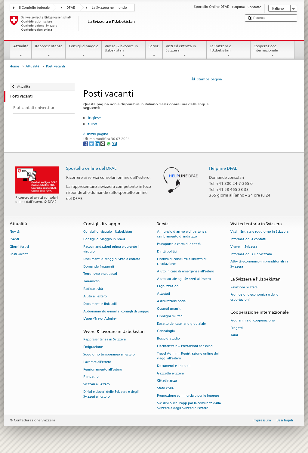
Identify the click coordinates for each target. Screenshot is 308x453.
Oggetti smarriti (169, 309)
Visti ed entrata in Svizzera (181, 48)
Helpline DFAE (223, 168)
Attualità (21, 46)
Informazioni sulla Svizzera (251, 254)
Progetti (236, 328)
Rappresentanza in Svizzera (104, 340)
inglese (94, 117)
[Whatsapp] (109, 143)
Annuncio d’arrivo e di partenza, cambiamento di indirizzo (182, 234)
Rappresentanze (49, 46)
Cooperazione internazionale (266, 48)
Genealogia (166, 331)
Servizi (154, 46)
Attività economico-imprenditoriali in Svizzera (259, 264)
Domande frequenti (98, 266)
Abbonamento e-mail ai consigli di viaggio (116, 311)
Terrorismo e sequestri (100, 274)
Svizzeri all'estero (96, 384)
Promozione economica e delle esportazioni (254, 297)
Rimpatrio (91, 377)
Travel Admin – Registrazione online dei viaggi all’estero (188, 356)
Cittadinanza (167, 381)
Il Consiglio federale (34, 8)
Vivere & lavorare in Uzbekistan (121, 48)
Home (14, 66)
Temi (234, 335)
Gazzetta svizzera (170, 373)
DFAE (70, 8)
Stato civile (165, 388)
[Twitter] (92, 143)
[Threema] (103, 143)
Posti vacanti (19, 254)
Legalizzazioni (168, 286)
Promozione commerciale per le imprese (188, 396)
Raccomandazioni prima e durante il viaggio (111, 249)
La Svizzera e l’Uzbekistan (220, 48)
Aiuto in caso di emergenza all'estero (185, 271)
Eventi (14, 239)
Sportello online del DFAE (91, 168)
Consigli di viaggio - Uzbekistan (107, 232)
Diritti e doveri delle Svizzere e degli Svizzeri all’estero (111, 394)
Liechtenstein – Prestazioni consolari (185, 346)
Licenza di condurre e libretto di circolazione (182, 261)
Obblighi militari (170, 316)
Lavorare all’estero (97, 362)
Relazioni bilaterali (244, 287)
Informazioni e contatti (248, 239)
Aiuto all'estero (95, 296)
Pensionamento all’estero (102, 369)
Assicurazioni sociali (172, 301)
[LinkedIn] (97, 143)
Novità (15, 232)
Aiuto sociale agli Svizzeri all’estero (184, 279)
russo (92, 123)
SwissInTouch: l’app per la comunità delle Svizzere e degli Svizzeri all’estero (189, 405)
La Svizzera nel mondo (109, 8)
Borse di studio (168, 339)
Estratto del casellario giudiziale (181, 324)
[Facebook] (86, 143)
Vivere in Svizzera (243, 247)
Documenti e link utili (100, 304)
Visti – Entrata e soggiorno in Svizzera (259, 232)
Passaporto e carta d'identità (179, 244)
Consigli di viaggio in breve (104, 239)
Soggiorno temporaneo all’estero (109, 354)
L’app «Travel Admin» (100, 319)
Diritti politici (167, 251)
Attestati (163, 294)
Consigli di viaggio (83, 46)
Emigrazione (93, 347)
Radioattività (93, 289)
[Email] (114, 143)
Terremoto (91, 282)
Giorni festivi (19, 247)
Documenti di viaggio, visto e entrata (111, 259)
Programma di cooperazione (252, 320)
